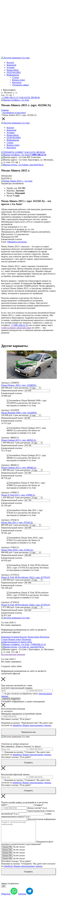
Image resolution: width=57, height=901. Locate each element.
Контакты (16, 82)
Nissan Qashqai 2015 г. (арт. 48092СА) (18, 440)
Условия (10, 67)
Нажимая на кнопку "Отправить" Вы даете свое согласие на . (26, 753)
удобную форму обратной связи (16, 328)
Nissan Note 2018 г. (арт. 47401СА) (17, 550)
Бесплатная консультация (13, 654)
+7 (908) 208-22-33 (9, 97)
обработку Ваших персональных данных (32, 725)
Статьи (15, 77)
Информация (13, 75)
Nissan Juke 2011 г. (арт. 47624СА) (17, 522)
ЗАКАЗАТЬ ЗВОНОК (29, 97)
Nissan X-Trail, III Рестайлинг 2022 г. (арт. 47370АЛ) (25, 577)
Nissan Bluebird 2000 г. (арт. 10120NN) (19, 412)
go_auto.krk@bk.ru (34, 165)
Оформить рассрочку (17, 242)
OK (3, 886)
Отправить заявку (20, 85)
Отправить (28, 763)
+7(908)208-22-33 (37, 644)
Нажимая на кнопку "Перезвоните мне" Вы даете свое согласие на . (27, 724)
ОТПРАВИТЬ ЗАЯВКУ (12, 152)
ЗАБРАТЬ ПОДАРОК (11, 699)
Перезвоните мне (28, 732)
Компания (11, 65)
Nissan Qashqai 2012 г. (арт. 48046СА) (18, 467)
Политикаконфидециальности (16, 640)
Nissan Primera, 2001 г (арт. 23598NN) (18, 385)
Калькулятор (13, 70)
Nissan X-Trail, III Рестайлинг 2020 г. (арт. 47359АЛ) (25, 605)
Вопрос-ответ (18, 80)
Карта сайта (26, 642)
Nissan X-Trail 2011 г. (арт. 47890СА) (18, 495)
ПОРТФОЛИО (14, 72)
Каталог (10, 62)
